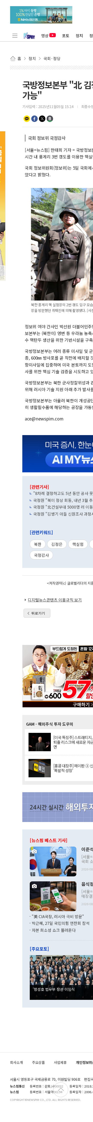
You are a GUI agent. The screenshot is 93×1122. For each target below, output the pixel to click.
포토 (65, 35)
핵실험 (78, 544)
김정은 (56, 544)
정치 (79, 35)
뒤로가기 (38, 613)
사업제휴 (60, 1062)
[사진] (53, 861)
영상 (45, 35)
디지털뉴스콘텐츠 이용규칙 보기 (55, 600)
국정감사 (41, 555)
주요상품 (38, 1062)
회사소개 (16, 1062)
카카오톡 (27, 118)
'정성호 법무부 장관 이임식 (54, 989)
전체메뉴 (15, 35)
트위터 (42, 118)
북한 (37, 544)
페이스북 (34, 118)
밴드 (50, 118)
